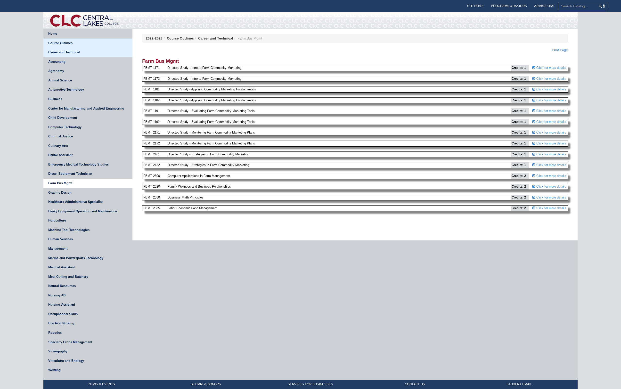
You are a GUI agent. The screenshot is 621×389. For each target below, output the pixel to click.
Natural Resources (62, 286)
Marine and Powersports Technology (75, 258)
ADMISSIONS (544, 6)
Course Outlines (60, 43)
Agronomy (56, 71)
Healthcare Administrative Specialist (75, 202)
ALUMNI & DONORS (206, 384)
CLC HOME (475, 6)
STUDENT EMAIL (519, 384)
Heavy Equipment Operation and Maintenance (82, 211)
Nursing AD (56, 295)
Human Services (60, 239)
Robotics (55, 332)
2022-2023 (154, 38)
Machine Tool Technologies (69, 230)
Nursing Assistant (61, 304)
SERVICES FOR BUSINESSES (310, 384)
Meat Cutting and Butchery (68, 276)
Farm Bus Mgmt (60, 183)
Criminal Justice (60, 136)
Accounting (56, 62)
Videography (57, 351)
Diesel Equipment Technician (70, 173)
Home (52, 33)
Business (55, 99)
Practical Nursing (61, 323)
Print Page (560, 50)
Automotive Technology (66, 89)
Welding (54, 370)
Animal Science (60, 80)
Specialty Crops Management (70, 342)
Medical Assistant (61, 267)
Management (57, 248)
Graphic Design (60, 192)
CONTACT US (415, 384)
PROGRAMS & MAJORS (509, 6)
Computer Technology (65, 127)
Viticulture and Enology (66, 361)
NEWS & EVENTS (102, 384)
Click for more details (550, 68)
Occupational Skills (63, 314)
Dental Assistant (60, 155)
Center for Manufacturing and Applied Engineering (86, 108)
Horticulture (57, 220)
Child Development (62, 117)
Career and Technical (64, 52)
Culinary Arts (58, 146)
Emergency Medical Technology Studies (78, 164)
